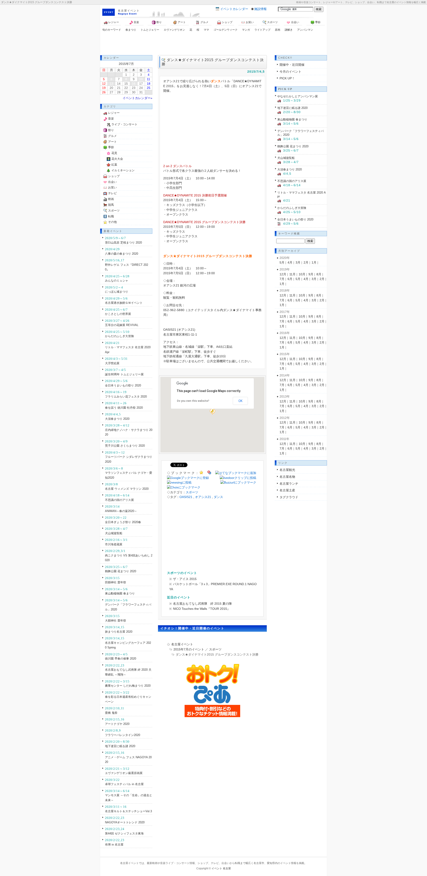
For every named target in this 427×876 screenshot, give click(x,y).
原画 (277, 29)
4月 (290, 262)
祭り (159, 22)
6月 (290, 279)
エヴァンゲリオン (174, 29)
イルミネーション (123, 170)
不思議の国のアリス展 (119, 500)
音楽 (136, 22)
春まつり (130, 29)
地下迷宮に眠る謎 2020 (120, 746)
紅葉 (114, 164)
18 (148, 83)
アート (182, 22)
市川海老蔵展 (113, 544)
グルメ (204, 22)
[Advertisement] (213, 44)
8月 (318, 274)
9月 (310, 274)
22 (126, 88)
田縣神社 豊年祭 (115, 582)
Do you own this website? (193, 400)
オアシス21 (203, 497)
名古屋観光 (287, 470)
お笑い (250, 22)
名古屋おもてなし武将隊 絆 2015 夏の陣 (202, 603)
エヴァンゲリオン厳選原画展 (124, 773)
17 (141, 83)
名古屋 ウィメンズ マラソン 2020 (127, 488)
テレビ (112, 193)
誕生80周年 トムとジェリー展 (124, 374)
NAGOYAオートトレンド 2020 (125, 822)
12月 (283, 274)
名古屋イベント (129, 10)
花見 (114, 153)
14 (119, 83)
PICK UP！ (287, 78)
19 (104, 88)
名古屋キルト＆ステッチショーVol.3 (128, 811)
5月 (282, 262)
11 (148, 79)
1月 (314, 262)
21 (119, 88)
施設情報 (260, 9)
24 (141, 88)
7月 (282, 279)
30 (133, 92)
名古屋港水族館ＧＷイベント (124, 302)
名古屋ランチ (289, 483)
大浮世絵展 (112, 363)
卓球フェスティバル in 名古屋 (124, 784)
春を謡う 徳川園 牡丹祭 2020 (124, 407)
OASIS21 (185, 497)
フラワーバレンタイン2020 (122, 735)
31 (141, 92)
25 (148, 88)
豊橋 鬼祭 (111, 712)
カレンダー (234, 9)
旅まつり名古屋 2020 (118, 631)
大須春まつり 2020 (117, 418)
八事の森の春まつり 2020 (121, 253)
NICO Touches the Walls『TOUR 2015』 (201, 608)
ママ (206, 29)
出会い (295, 22)
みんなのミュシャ (116, 280)
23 (133, 88)
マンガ (246, 29)
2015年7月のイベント (188, 649)
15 (126, 83)
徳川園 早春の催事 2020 (120, 658)
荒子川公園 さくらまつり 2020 (125, 445)
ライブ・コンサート (124, 124)
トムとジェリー (150, 29)
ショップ (227, 22)
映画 (111, 199)
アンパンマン (305, 29)
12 (104, 83)
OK (240, 401)
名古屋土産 (287, 490)
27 (111, 92)
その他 (112, 222)
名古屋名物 (287, 476)
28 (119, 92)
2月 (306, 262)
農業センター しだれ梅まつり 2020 (128, 685)
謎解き (289, 29)
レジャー (113, 22)
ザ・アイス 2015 (185, 579)
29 (126, 92)
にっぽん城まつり (116, 291)
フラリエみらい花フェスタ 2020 (126, 396)
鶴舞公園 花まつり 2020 (120, 571)
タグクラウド (289, 497)
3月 (298, 262)
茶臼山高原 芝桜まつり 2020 (123, 242)
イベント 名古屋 (221, 868)
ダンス (218, 497)
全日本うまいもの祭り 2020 (123, 385)
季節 (317, 22)
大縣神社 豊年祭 (115, 620)
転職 (111, 216)
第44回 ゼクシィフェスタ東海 (124, 833)
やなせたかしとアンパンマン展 (297, 96)
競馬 (111, 204)
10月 (302, 274)
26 (104, 92)
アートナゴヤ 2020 (117, 724)
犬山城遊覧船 (113, 533)
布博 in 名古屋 (114, 844)
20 (111, 88)
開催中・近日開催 (292, 64)
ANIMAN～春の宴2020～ (121, 511)
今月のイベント (290, 71)
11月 (292, 274)
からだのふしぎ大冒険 (119, 336)
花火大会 (117, 158)
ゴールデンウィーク (226, 29)
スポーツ (272, 22)
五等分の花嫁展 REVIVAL (121, 325)
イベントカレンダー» (137, 98)
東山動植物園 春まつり (120, 593)
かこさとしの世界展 (118, 314)
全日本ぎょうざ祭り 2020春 (123, 522)
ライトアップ (262, 29)
